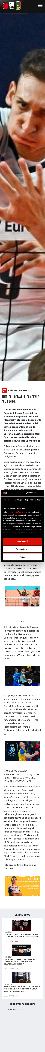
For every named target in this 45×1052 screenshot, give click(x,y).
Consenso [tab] (7, 500)
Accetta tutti (22, 541)
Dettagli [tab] (18, 500)
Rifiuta (22, 557)
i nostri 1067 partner (17, 512)
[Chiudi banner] (41, 493)
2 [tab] (24, 621)
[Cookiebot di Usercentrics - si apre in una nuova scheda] (27, 493)
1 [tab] (21, 621)
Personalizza (21, 549)
